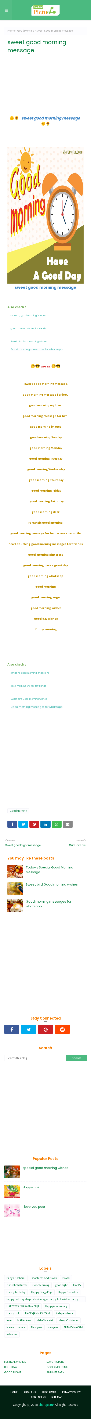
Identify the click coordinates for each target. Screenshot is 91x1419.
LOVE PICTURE (55, 1362)
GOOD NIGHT (12, 1372)
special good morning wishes (45, 1168)
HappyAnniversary (56, 1306)
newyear (53, 1327)
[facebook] (11, 1029)
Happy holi (31, 1187)
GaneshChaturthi (17, 1285)
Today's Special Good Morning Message (49, 869)
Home (11, 30)
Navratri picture (16, 1327)
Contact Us (38, 1397)
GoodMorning (25, 30)
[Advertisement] (45, 80)
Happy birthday (16, 1292)
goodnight (61, 1285)
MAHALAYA (24, 1320)
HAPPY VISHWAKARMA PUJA (23, 1306)
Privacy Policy (71, 1392)
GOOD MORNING (57, 1367)
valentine (12, 1334)
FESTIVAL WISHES (15, 1362)
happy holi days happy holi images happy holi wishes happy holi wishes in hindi (43, 1299)
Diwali (66, 1278)
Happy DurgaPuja (41, 1292)
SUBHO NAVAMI (73, 1327)
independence (64, 1313)
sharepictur (46, 1405)
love (9, 1320)
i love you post (34, 1206)
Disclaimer (49, 1392)
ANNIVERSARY (55, 1372)
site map (56, 1397)
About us (30, 1392)
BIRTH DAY (10, 1367)
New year (36, 1327)
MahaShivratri (45, 1320)
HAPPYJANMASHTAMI (37, 1313)
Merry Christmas (68, 1320)
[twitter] (28, 1029)
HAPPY (77, 1285)
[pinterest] (45, 1029)
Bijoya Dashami (16, 1278)
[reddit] (62, 1029)
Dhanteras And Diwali (44, 1278)
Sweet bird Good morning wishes (52, 884)
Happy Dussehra (68, 1292)
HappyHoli (13, 1313)
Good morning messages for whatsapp (48, 904)
